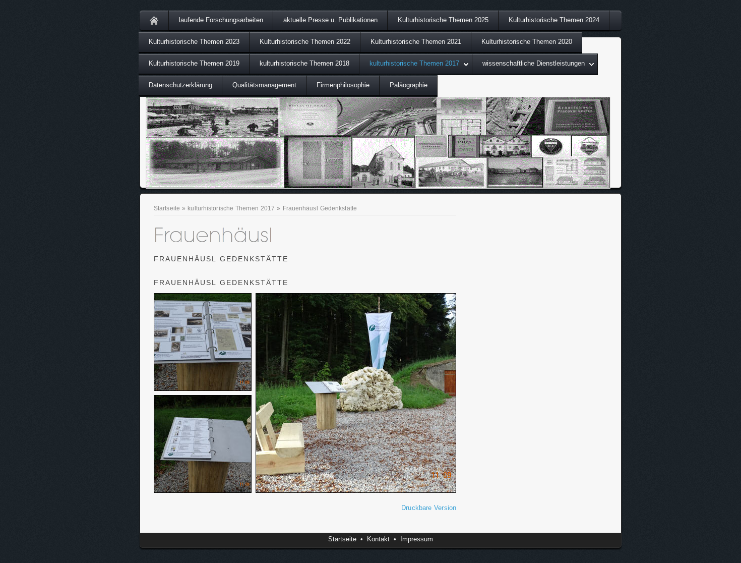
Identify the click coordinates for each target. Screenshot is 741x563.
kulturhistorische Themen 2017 (414, 63)
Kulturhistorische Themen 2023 (194, 41)
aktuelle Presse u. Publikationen (330, 20)
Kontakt (378, 539)
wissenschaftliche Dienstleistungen (533, 63)
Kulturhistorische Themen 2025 (443, 20)
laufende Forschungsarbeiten (221, 20)
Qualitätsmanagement (264, 85)
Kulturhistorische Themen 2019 (194, 63)
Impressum (416, 539)
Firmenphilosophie (343, 85)
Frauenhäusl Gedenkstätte (320, 208)
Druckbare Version (428, 508)
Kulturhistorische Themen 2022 (305, 41)
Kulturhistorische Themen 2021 (416, 41)
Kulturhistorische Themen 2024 (554, 20)
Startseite (167, 208)
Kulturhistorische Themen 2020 (526, 41)
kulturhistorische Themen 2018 (304, 63)
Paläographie (408, 85)
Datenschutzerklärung (180, 85)
